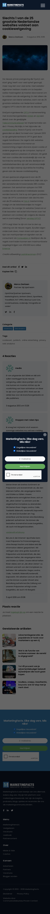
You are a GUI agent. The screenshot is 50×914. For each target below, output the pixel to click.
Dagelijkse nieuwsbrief (26, 447)
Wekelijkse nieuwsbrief (26, 451)
